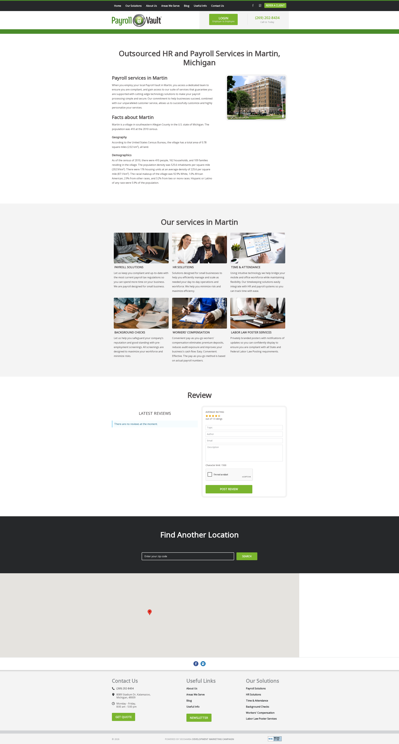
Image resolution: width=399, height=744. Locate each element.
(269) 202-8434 (267, 18)
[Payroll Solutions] (141, 248)
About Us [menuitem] (151, 5)
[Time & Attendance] (257, 248)
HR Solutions (183, 267)
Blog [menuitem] (186, 5)
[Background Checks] (141, 313)
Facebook (252, 5)
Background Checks (129, 332)
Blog (189, 700)
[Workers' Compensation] (199, 313)
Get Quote (123, 717)
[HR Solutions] (199, 248)
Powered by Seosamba (199, 739)
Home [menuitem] (117, 5)
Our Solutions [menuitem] (133, 5)
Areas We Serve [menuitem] (170, 5)
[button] (207, 416)
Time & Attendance (245, 267)
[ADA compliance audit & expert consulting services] (275, 738)
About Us (191, 688)
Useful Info (193, 706)
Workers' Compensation (191, 332)
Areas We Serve (195, 694)
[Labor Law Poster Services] (257, 313)
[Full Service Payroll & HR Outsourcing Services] (137, 20)
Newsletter (199, 718)
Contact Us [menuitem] (217, 5)
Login (223, 19)
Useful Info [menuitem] (200, 5)
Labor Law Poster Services (251, 332)
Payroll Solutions (128, 267)
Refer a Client (275, 5)
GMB (259, 5)
